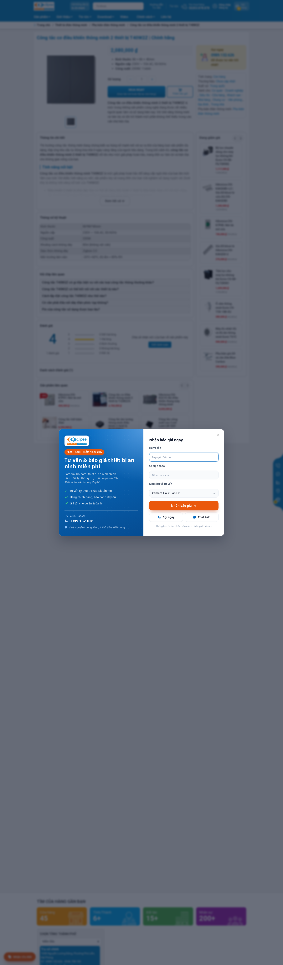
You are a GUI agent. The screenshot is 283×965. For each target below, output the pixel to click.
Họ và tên (155, 448)
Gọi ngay (168, 517)
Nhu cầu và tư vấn (160, 484)
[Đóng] (218, 435)
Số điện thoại (157, 466)
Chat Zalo (204, 517)
